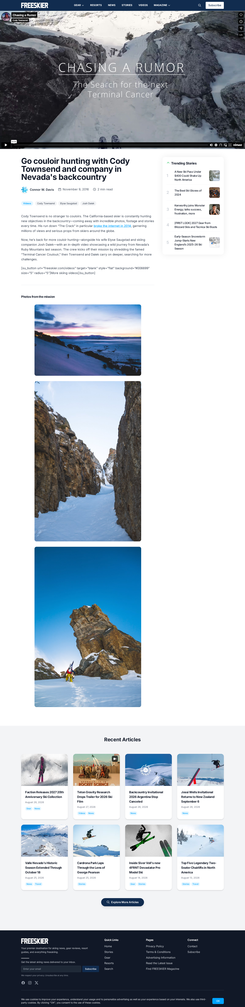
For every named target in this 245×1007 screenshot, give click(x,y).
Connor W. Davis (42, 189)
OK (218, 1000)
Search (108, 968)
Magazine (160, 5)
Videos (143, 5)
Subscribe (214, 5)
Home (108, 946)
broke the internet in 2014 (112, 226)
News (112, 5)
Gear (77, 5)
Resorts (96, 5)
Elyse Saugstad (68, 203)
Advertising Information (160, 957)
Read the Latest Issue (159, 963)
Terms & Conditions (158, 952)
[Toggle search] (199, 5)
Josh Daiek (88, 203)
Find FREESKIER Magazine (162, 968)
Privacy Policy (155, 946)
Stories (127, 5)
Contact (192, 946)
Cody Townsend (46, 203)
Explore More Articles (125, 902)
